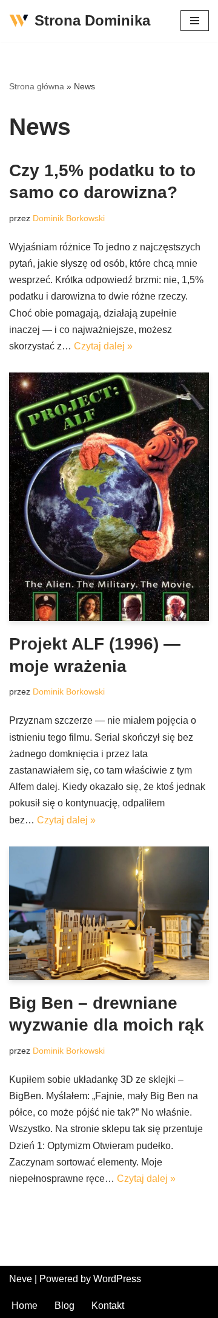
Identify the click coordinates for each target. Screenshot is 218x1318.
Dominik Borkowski (69, 218)
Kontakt (107, 1305)
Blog (64, 1305)
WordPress (117, 1279)
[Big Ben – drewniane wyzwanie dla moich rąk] (109, 913)
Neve (20, 1279)
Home (25, 1305)
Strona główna (36, 86)
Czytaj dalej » (103, 346)
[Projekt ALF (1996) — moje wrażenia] (109, 496)
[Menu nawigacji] (194, 20)
